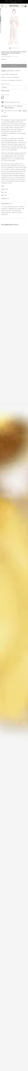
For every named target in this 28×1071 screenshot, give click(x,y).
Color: (5, 95)
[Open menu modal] (2, 5)
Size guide (6, 90)
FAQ (20, 111)
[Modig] (14, 6)
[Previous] (2, 2)
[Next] (25, 2)
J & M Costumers (6, 56)
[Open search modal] (22, 5)
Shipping (4, 70)
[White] (2, 97)
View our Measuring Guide (13, 106)
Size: (5, 84)
